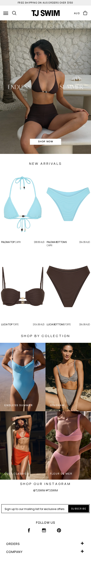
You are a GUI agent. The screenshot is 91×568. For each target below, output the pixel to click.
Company (14, 552)
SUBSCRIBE (78, 508)
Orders (13, 544)
